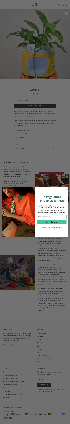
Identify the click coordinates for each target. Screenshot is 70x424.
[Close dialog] (66, 189)
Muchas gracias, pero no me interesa (51, 227)
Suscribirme (51, 222)
